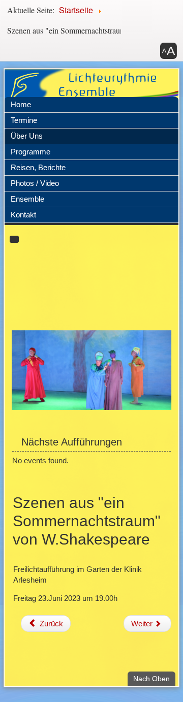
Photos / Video (35, 183)
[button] (168, 51)
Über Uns (27, 136)
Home (21, 104)
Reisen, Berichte (38, 167)
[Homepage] (91, 90)
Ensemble (27, 199)
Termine (24, 120)
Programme (30, 151)
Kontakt (23, 214)
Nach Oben (154, 591)
